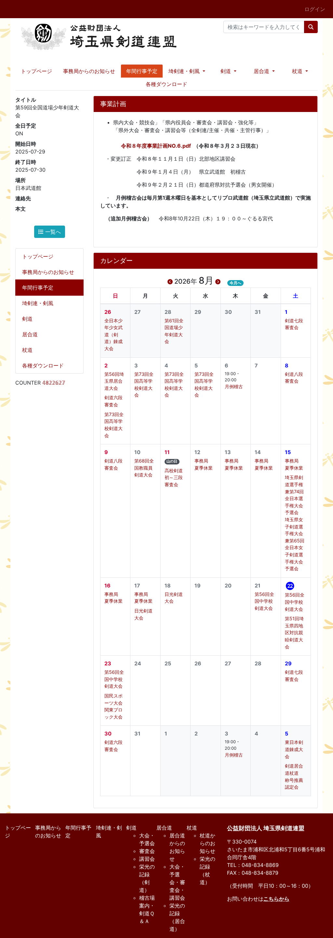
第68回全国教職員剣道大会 (144, 467)
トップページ (36, 71)
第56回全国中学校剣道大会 (264, 601)
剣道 (27, 318)
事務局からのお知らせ (89, 71)
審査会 (147, 851)
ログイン (314, 9)
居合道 (30, 334)
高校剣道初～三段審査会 (174, 477)
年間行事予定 (141, 71)
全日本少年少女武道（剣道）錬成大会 (113, 334)
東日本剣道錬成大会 (294, 749)
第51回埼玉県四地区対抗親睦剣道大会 (294, 632)
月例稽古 (234, 386)
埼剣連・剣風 (37, 303)
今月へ (235, 282)
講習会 (147, 859)
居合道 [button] (262, 71)
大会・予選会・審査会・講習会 (177, 882)
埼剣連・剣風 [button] (184, 71)
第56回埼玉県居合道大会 (114, 381)
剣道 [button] (226, 71)
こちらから (276, 898)
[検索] (311, 27)
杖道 (27, 350)
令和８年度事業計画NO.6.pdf (156, 145)
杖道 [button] (298, 71)
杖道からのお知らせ (207, 843)
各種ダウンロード (166, 84)
